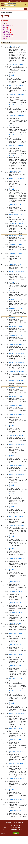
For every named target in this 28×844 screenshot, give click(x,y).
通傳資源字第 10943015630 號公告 (16, 778)
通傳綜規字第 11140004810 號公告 (16, 214)
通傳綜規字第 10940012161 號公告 (16, 665)
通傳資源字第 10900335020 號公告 (16, 380)
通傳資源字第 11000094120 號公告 (16, 282)
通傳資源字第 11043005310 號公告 (16, 271)
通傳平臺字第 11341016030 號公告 (16, 126)
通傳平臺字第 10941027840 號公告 (16, 494)
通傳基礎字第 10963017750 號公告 (16, 654)
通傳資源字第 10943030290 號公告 (16, 414)
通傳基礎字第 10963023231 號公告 (16, 506)
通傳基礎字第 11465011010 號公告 (16, 75)
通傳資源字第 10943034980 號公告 (16, 362)
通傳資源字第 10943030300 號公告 (16, 425)
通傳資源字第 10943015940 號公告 (16, 810)
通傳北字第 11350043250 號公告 (16, 85)
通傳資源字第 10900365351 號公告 (16, 335)
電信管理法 (6, 30)
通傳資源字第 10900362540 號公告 (16, 300)
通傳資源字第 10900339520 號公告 (16, 344)
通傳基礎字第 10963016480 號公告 (16, 703)
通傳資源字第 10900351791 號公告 (16, 396)
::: (0, 821)
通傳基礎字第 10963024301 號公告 (16, 485)
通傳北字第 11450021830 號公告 (16, 64)
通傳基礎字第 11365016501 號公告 (16, 145)
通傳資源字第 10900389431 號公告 (16, 326)
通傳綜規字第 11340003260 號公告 (16, 156)
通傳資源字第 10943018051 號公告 (16, 536)
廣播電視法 (6, 32)
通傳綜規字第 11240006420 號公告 (16, 189)
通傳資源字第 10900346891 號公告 (16, 387)
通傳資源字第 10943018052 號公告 (16, 548)
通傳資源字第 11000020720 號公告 (16, 291)
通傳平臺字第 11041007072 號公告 (16, 253)
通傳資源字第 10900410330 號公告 (16, 317)
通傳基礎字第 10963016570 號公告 (16, 713)
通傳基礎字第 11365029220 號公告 (16, 94)
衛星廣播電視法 (8, 36)
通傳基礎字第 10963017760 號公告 (16, 633)
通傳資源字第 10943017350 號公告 (16, 602)
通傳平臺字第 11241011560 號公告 (16, 204)
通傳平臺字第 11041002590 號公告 (16, 308)
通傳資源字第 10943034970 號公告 (16, 353)
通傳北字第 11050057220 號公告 (16, 223)
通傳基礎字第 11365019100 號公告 (16, 115)
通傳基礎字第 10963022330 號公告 (16, 525)
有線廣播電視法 (8, 34)
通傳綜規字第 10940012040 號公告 (16, 751)
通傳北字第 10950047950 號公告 (16, 516)
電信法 (5, 27)
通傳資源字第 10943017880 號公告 (16, 569)
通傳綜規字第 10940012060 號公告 (16, 763)
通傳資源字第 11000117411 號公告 (16, 264)
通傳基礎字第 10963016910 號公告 (16, 728)
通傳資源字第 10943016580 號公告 (16, 739)
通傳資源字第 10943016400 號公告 (16, 623)
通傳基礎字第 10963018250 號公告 (16, 612)
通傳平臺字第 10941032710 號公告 (16, 455)
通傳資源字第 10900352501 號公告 (16, 405)
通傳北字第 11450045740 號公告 (16, 46)
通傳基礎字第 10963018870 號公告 (16, 581)
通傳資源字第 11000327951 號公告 (16, 235)
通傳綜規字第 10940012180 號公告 (16, 678)
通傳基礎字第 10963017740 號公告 (16, 644)
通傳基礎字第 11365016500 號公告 (16, 134)
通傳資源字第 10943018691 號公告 (16, 558)
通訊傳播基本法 (8, 25)
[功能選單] (25, 4)
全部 (5, 23)
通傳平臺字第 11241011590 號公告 (16, 178)
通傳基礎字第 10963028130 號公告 (16, 474)
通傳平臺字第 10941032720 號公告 (16, 465)
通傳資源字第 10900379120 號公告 (16, 371)
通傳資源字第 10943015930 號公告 (16, 799)
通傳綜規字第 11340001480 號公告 (16, 171)
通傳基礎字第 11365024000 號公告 (16, 105)
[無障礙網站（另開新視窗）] (16, 833)
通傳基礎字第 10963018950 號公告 (16, 591)
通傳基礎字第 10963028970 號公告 (16, 444)
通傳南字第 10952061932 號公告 (16, 435)
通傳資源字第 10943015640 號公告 (16, 789)
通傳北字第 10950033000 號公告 (16, 691)
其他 (5, 38)
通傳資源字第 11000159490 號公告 (16, 244)
